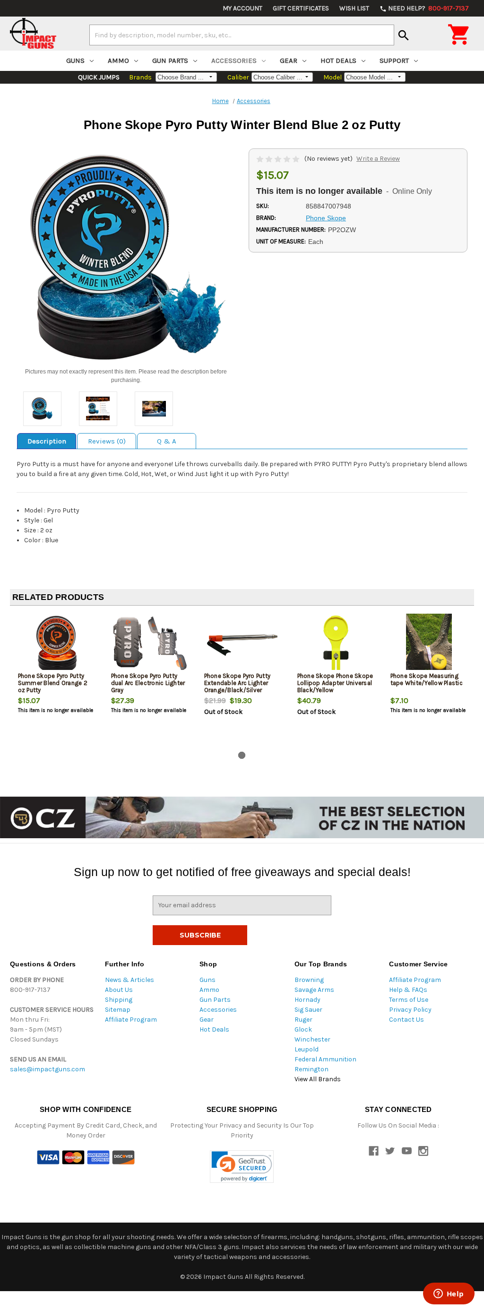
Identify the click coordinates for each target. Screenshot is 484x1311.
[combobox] (241, 35)
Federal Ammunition (325, 1059)
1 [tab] (241, 755)
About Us (119, 990)
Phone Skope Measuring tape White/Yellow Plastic (426, 679)
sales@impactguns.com (47, 1069)
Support (394, 60)
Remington (311, 1069)
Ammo (118, 60)
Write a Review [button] (378, 159)
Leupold (306, 1049)
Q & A (166, 441)
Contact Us (406, 1020)
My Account (242, 8)
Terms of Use (408, 1000)
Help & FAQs (408, 990)
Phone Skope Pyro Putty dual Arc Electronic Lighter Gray (148, 683)
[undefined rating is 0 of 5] (278, 159)
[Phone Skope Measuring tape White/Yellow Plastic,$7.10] (429, 644)
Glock (303, 1029)
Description (46, 441)
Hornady (307, 1000)
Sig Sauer (308, 1010)
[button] (241, 1166)
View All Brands (317, 1079)
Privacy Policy (410, 1010)
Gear (288, 60)
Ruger (303, 1020)
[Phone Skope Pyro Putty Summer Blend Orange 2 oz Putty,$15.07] (56, 644)
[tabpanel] (56, 680)
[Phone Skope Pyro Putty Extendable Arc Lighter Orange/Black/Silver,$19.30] (243, 644)
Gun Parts (170, 60)
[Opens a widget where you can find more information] (449, 1294)
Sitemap (117, 1010)
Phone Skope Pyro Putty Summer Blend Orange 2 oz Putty (52, 683)
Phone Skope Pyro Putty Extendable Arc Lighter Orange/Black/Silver (237, 683)
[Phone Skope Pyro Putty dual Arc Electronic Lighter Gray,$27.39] (150, 644)
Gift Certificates (301, 8)
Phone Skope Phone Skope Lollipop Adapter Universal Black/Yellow (335, 683)
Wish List (354, 8)
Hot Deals (338, 60)
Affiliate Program (131, 1020)
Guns (75, 60)
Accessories (234, 60)
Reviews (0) (107, 441)
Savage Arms (314, 990)
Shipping (118, 1000)
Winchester (312, 1039)
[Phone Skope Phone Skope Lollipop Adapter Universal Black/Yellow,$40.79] (336, 644)
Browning (309, 980)
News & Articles (129, 980)
